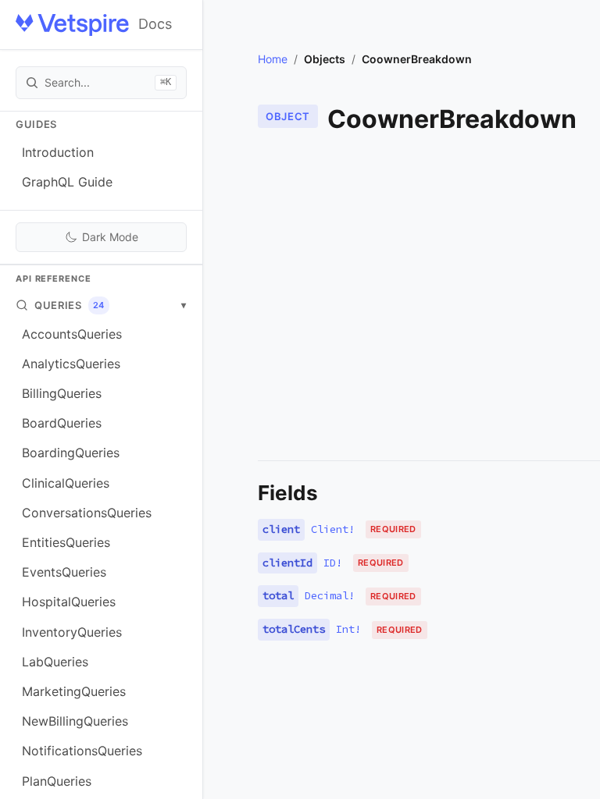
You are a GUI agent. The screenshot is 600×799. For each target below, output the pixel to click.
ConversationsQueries (87, 512)
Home (273, 59)
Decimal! (330, 595)
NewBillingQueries (75, 721)
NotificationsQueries (82, 750)
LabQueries (55, 661)
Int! (348, 629)
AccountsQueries (72, 334)
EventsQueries (64, 572)
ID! (332, 563)
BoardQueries (62, 423)
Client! (333, 529)
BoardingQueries (71, 452)
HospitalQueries (69, 601)
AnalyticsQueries (71, 363)
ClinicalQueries (65, 483)
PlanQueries (56, 781)
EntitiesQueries (66, 542)
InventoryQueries (72, 632)
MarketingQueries (74, 691)
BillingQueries (62, 393)
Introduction (58, 152)
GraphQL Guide (67, 182)
